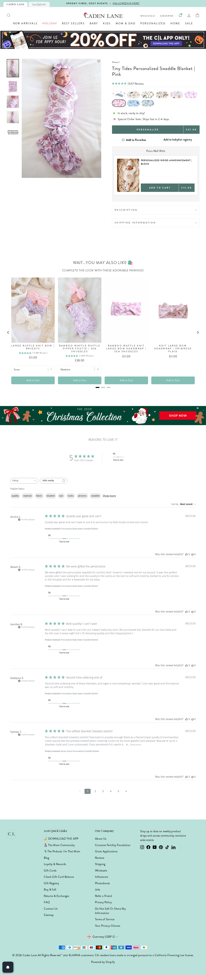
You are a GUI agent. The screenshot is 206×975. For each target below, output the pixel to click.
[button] (61, 61)
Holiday (49, 23)
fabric (39, 496)
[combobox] (24, 481)
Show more (109, 495)
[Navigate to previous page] (80, 791)
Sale (189, 23)
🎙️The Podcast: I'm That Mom (62, 851)
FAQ (47, 902)
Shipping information (135, 222)
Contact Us (51, 909)
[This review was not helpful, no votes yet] (192, 554)
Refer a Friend (103, 896)
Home (175, 23)
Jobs (97, 889)
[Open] (7, 967)
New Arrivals (25, 23)
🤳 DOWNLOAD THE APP (61, 839)
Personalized (152, 23)
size (61, 496)
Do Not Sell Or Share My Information (110, 911)
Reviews (99, 858)
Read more (135, 744)
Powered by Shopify (103, 962)
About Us (100, 839)
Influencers (101, 877)
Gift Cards (50, 870)
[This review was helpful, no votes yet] (186, 554)
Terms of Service (105, 919)
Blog (46, 858)
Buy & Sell (50, 889)
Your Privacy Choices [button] (107, 926)
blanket (51, 496)
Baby (94, 23)
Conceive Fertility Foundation (112, 845)
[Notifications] (180, 15)
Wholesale (147, 16)
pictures (82, 496)
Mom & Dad (126, 23)
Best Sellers (73, 23)
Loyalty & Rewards (55, 864)
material (27, 496)
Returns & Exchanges (56, 896)
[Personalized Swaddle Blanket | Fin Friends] (133, 103)
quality (15, 496)
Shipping (100, 864)
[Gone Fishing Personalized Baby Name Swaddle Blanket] (133, 95)
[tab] (15, 4)
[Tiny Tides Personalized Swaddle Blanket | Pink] (119, 103)
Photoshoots (102, 883)
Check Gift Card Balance (59, 877)
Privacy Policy (103, 902)
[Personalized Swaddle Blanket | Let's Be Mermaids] (176, 95)
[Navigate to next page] (126, 791)
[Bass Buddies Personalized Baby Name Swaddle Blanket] (162, 95)
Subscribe (167, 16)
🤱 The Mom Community (59, 845)
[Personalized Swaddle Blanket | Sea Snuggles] (191, 95)
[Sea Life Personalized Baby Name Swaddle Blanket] (119, 95)
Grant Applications (106, 851)
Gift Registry (51, 883)
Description (126, 210)
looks (71, 496)
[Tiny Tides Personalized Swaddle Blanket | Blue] (147, 103)
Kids (107, 23)
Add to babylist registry (178, 139)
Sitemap (49, 915)
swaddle (95, 496)
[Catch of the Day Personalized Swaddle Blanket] (147, 95)
